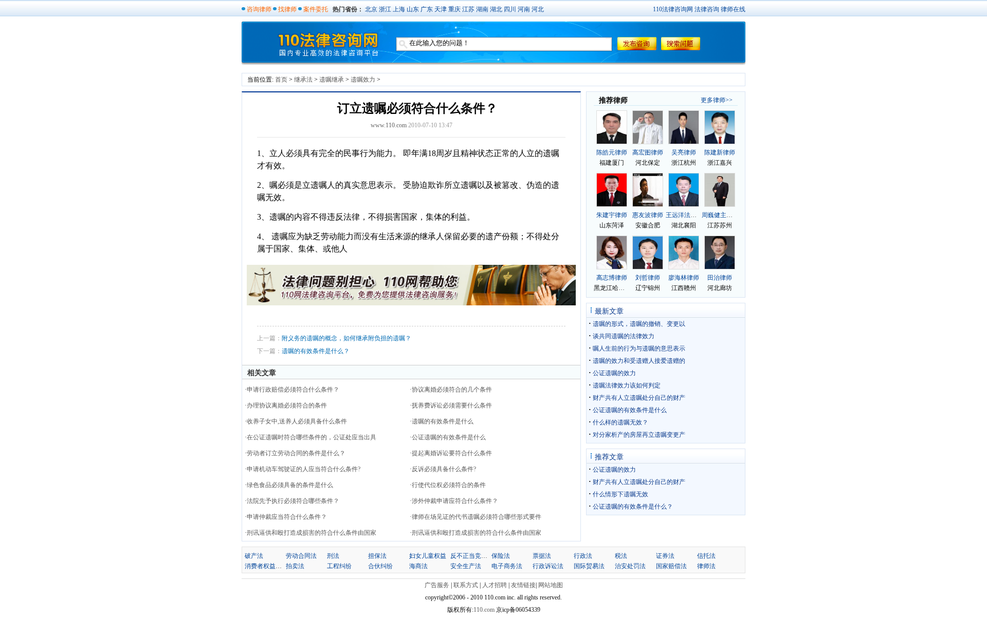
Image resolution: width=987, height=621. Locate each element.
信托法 (706, 555)
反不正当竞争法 (472, 555)
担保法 (377, 555)
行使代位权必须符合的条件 (449, 485)
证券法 (665, 555)
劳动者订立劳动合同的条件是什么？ (296, 453)
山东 (413, 9)
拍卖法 (295, 566)
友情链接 (523, 585)
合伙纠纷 (380, 566)
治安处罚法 (630, 566)
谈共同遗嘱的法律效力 (623, 336)
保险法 (500, 555)
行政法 (583, 555)
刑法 (333, 555)
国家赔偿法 (671, 566)
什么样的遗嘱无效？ (620, 422)
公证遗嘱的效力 (614, 373)
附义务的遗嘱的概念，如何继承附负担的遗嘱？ (346, 338)
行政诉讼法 (548, 566)
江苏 (468, 9)
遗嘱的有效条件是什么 (442, 421)
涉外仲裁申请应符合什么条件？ (455, 500)
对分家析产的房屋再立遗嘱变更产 (639, 434)
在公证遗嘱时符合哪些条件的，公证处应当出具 (311, 437)
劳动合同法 (301, 555)
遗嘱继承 (331, 79)
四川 (510, 9)
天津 (440, 9)
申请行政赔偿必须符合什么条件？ (293, 389)
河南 (524, 9)
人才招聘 (494, 585)
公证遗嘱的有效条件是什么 (449, 437)
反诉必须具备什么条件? (444, 469)
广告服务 (437, 585)
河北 (538, 9)
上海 (399, 9)
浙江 (385, 9)
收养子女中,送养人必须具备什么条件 (297, 421)
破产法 (254, 555)
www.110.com (389, 125)
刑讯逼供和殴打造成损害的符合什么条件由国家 (311, 532)
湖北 (496, 9)
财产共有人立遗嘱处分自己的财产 (639, 397)
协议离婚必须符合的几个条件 (452, 389)
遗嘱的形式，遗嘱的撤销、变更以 (639, 323)
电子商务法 (506, 566)
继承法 (303, 79)
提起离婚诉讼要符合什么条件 (452, 453)
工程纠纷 (339, 566)
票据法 (542, 555)
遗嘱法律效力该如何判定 (627, 385)
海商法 (418, 566)
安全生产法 (465, 566)
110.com (484, 609)
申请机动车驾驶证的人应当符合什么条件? (303, 469)
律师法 (706, 566)
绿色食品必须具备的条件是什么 (290, 485)
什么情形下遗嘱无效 (620, 494)
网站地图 (550, 585)
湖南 (482, 9)
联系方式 (465, 585)
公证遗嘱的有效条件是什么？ (633, 506)
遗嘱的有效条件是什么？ (316, 351)
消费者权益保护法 (269, 566)
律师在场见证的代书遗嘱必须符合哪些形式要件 (476, 516)
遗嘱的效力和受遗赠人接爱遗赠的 (639, 360)
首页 (281, 79)
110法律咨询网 (673, 9)
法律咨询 (706, 9)
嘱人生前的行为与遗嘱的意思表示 (639, 348)
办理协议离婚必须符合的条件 (287, 405)
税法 (621, 555)
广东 (427, 9)
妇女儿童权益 (427, 555)
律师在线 (733, 9)
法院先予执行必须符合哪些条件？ (293, 500)
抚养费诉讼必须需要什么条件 (452, 405)
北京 (371, 9)
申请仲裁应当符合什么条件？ (287, 516)
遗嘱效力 (363, 79)
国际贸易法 (589, 566)
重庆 (454, 9)
